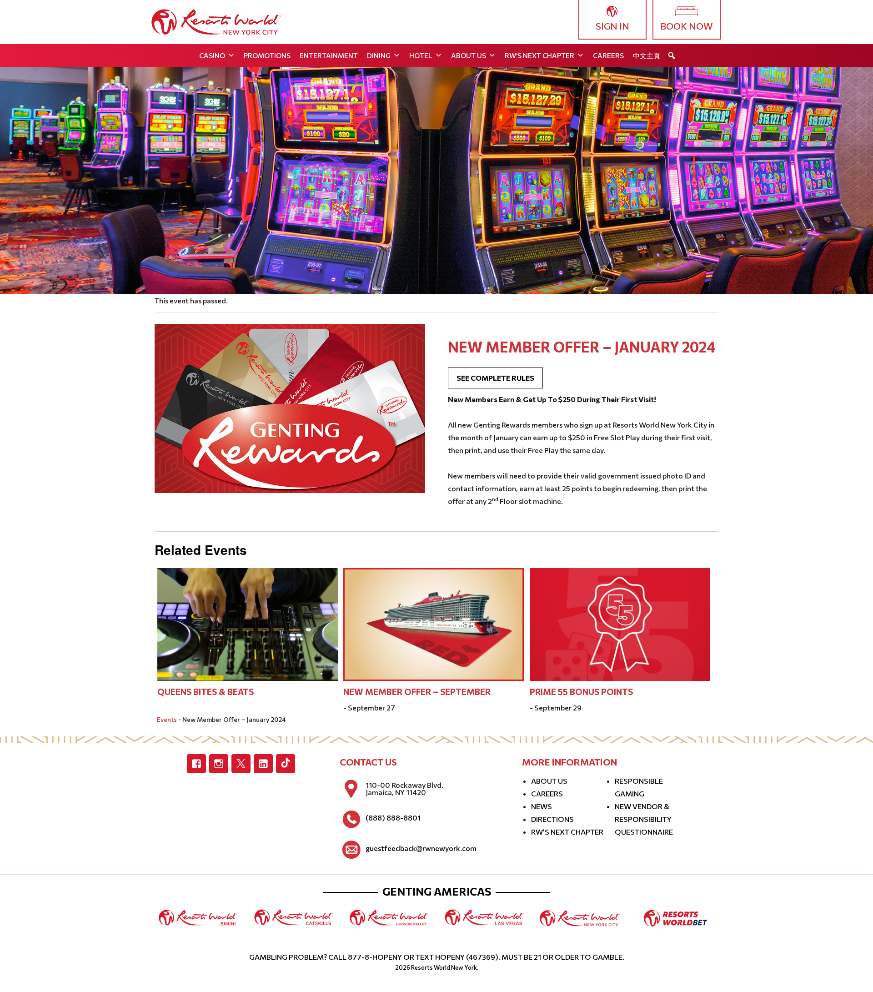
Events (167, 719)
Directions (552, 819)
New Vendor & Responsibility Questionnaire (644, 819)
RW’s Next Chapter (539, 55)
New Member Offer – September (417, 691)
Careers (608, 55)
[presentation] (247, 623)
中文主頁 (646, 55)
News (541, 806)
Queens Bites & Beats (205, 691)
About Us (468, 55)
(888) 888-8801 (393, 817)
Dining (379, 55)
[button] (671, 55)
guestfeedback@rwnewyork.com (421, 848)
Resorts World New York (444, 967)
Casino (212, 55)
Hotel (420, 55)
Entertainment (329, 55)
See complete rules (495, 377)
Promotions (267, 55)
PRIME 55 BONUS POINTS (581, 691)
